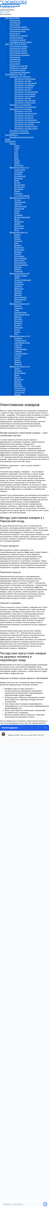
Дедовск (17, 200)
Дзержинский (19, 202)
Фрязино (17, 362)
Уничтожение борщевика (20, 72)
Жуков (17, 219)
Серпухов (18, 345)
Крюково (18, 267)
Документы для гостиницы (21, 109)
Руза (16, 334)
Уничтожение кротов (18, 48)
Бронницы (18, 178)
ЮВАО (17, 163)
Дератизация (15, 25)
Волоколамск (19, 185)
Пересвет (18, 317)
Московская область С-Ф (20, 336)
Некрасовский (20, 299)
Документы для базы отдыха (25, 126)
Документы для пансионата (25, 120)
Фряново (18, 364)
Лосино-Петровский (22, 280)
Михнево (18, 291)
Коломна (17, 245)
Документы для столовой (24, 96)
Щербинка (18, 386)
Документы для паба (22, 90)
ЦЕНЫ (7, 139)
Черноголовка (20, 373)
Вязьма (17, 191)
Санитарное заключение (19, 133)
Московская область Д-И (20, 198)
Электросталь (19, 390)
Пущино (17, 325)
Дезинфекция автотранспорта (22, 137)
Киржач (17, 239)
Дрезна (17, 211)
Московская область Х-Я (20, 366)
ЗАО (16, 152)
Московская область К (19, 232)
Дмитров (18, 204)
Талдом (17, 358)
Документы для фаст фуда (24, 103)
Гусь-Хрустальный (21, 196)
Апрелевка (18, 172)
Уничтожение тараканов (19, 29)
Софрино (18, 351)
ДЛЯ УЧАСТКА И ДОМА (15, 44)
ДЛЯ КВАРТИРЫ (12, 18)
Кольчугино (19, 247)
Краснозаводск (20, 263)
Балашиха (18, 174)
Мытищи (18, 295)
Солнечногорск (20, 349)
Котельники (19, 256)
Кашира (17, 234)
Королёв (17, 254)
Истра (16, 230)
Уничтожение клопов (18, 27)
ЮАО (16, 159)
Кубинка (17, 269)
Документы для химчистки (25, 107)
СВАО (17, 146)
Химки (17, 369)
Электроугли (19, 392)
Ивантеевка (19, 228)
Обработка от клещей (18, 68)
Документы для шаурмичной (26, 92)
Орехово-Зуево (20, 312)
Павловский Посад (22, 315)
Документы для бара (22, 98)
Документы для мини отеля (25, 113)
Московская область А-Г (19, 167)
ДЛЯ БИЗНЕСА (11, 135)
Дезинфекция (15, 23)
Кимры (17, 237)
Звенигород (19, 226)
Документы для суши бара (25, 100)
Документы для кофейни (24, 85)
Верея (16, 180)
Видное (17, 183)
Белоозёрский (19, 176)
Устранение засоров (18, 40)
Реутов (17, 330)
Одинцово (18, 308)
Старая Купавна (20, 353)
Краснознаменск (21, 265)
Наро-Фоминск (20, 297)
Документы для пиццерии (25, 94)
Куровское (18, 271)
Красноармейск (20, 258)
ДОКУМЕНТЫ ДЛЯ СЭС (15, 74)
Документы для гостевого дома (27, 122)
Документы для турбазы (24, 124)
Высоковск (18, 189)
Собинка (17, 347)
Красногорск (19, 260)
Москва (13, 144)
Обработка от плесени (19, 35)
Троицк (17, 360)
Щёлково (18, 384)
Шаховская (18, 379)
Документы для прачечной (20, 105)
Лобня (16, 278)
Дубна (16, 213)
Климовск (18, 241)
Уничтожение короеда (18, 53)
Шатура (17, 377)
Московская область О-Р (19, 304)
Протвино (18, 321)
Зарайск (17, 224)
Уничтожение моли (17, 31)
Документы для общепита (20, 77)
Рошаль (17, 332)
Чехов (16, 375)
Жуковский (18, 221)
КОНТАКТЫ (10, 141)
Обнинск (18, 306)
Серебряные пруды (22, 343)
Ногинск (17, 302)
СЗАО (16, 148)
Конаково (18, 252)
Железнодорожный (22, 217)
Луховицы (18, 282)
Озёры (17, 310)
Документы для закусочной (25, 83)
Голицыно (18, 193)
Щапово (17, 382)
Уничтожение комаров (19, 46)
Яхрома (17, 395)
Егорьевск (18, 215)
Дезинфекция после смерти (21, 42)
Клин (16, 243)
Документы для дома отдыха (26, 128)
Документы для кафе (22, 81)
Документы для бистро (23, 87)
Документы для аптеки (19, 131)
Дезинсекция (15, 20)
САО (16, 150)
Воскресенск (19, 187)
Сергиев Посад (20, 340)
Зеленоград (18, 165)
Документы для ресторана (24, 79)
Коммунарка (19, 250)
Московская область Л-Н (20, 273)
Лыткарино (19, 284)
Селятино (18, 338)
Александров (19, 170)
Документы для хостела (23, 116)
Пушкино (18, 323)
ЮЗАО (17, 161)
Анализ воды (15, 33)
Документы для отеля (23, 111)
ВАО (16, 157)
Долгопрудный (20, 206)
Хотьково (18, 371)
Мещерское (18, 289)
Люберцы (18, 286)
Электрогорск (20, 388)
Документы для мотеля (23, 118)
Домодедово (19, 209)
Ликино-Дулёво (20, 276)
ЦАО (16, 154)
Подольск (18, 319)
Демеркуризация (16, 38)
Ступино (18, 356)
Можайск (18, 293)
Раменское (18, 327)
